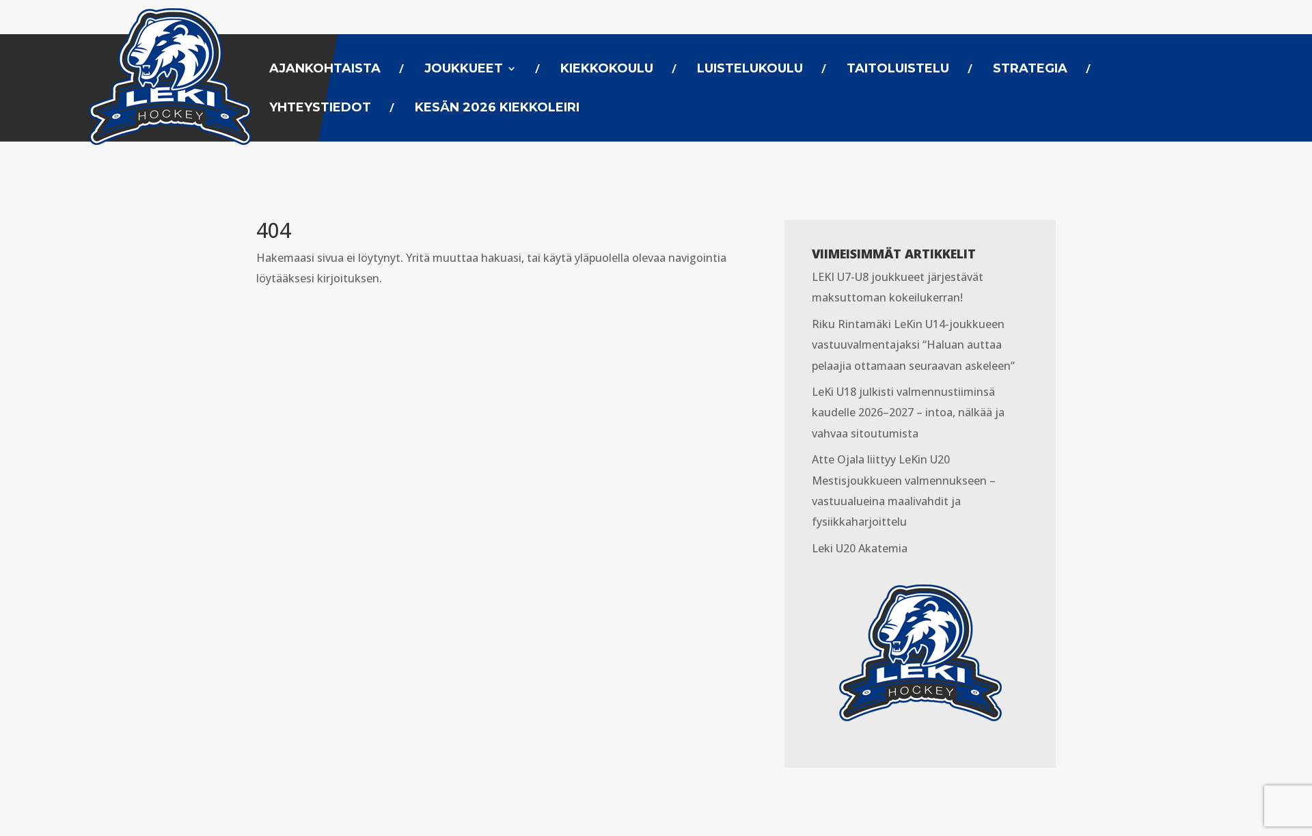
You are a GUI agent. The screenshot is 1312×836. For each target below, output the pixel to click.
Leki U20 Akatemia (859, 548)
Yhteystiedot (320, 109)
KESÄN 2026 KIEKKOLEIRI (497, 109)
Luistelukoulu (750, 70)
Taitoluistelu (898, 70)
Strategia (1030, 70)
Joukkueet (463, 70)
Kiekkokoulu (606, 70)
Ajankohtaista (325, 70)
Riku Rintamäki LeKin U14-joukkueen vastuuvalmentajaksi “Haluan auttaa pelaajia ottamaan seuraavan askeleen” (913, 344)
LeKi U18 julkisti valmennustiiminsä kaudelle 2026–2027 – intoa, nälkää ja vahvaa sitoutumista (908, 412)
